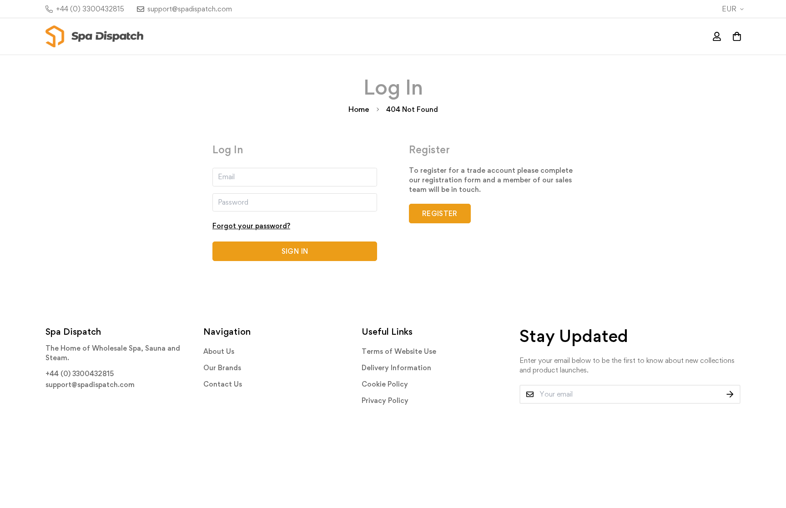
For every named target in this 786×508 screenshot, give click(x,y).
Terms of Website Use (399, 351)
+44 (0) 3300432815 (79, 373)
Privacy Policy (385, 400)
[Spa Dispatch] (94, 36)
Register (440, 213)
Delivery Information (396, 367)
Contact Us (222, 384)
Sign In (295, 251)
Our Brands (222, 367)
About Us (218, 351)
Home (358, 109)
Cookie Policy (385, 384)
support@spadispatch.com (90, 384)
